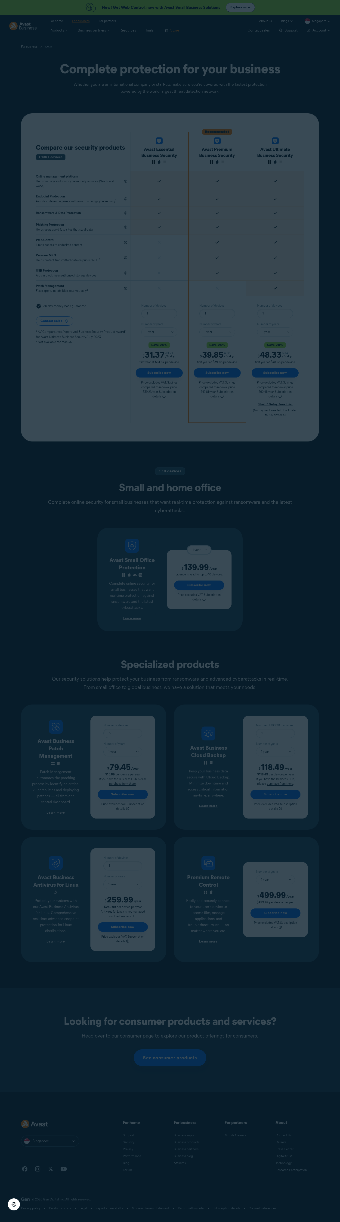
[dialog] (170, 611)
